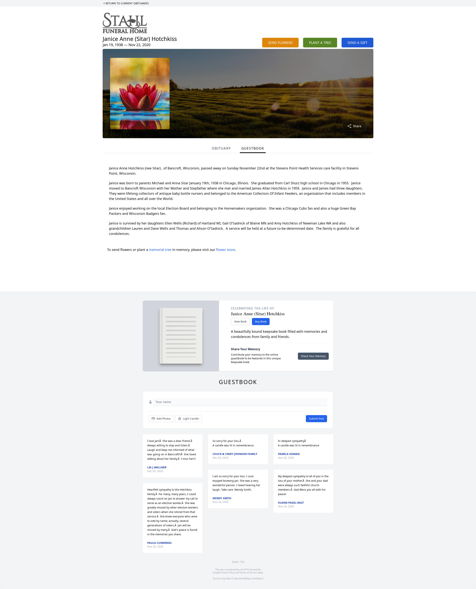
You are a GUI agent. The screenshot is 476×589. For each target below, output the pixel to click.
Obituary (221, 148)
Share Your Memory (313, 356)
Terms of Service (248, 572)
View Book (240, 321)
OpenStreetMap (242, 578)
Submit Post (316, 418)
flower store (225, 249)
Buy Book (260, 321)
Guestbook (252, 148)
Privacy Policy (227, 572)
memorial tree (160, 249)
